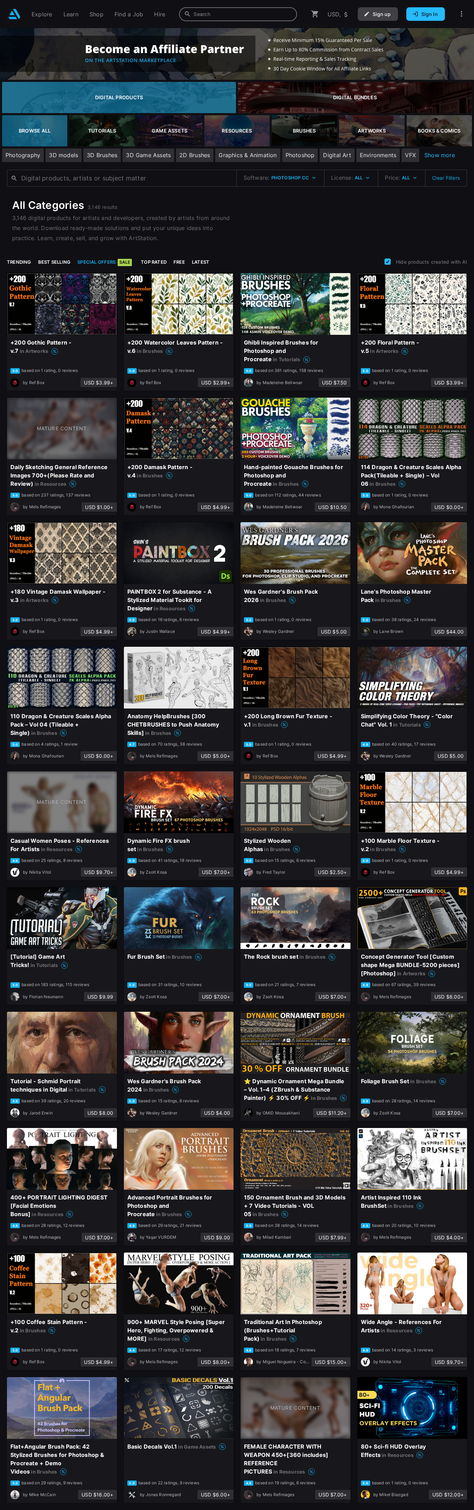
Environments (378, 155)
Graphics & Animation (248, 155)
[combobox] (238, 14)
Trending (19, 262)
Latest (200, 262)
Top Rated (154, 262)
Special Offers (103, 262)
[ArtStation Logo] (14, 14)
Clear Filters (446, 178)
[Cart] (315, 14)
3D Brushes (102, 155)
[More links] (461, 14)
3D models (63, 155)
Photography (23, 155)
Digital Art (337, 155)
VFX (410, 155)
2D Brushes (194, 155)
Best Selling (54, 262)
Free (179, 262)
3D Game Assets (148, 155)
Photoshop (300, 155)
